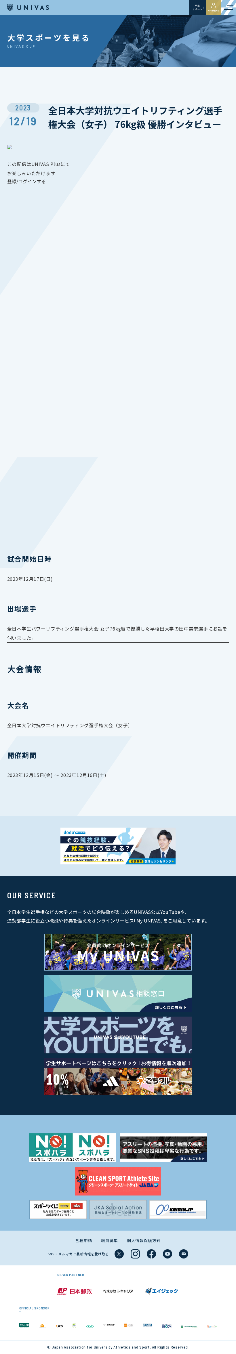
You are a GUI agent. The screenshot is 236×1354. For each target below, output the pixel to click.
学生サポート (197, 7)
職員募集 (109, 1240)
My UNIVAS (213, 10)
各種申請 (83, 1240)
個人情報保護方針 (144, 1240)
